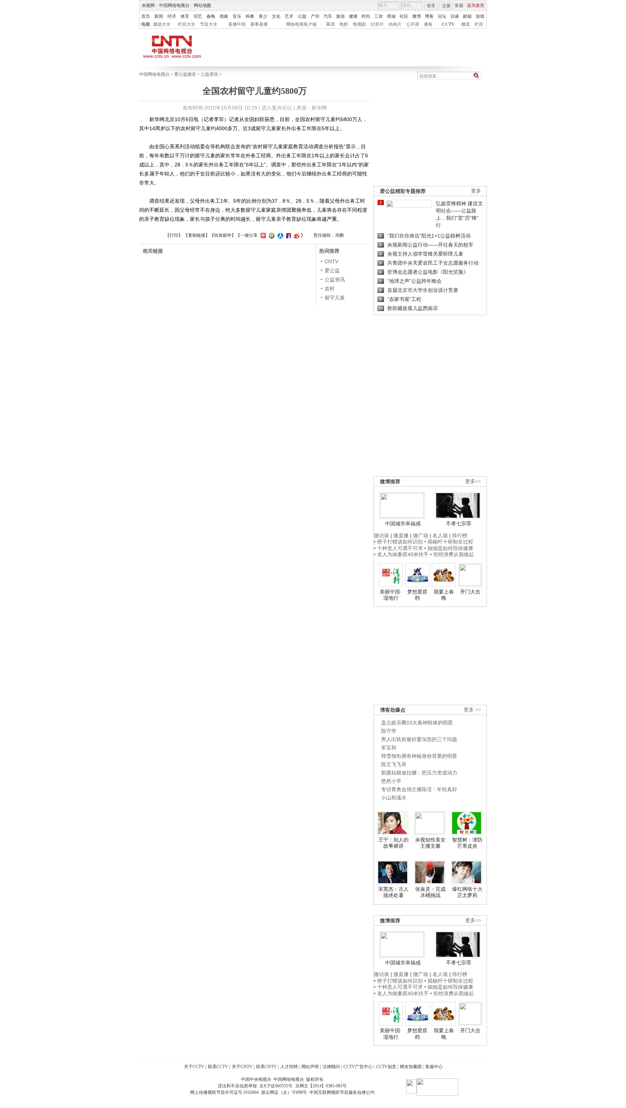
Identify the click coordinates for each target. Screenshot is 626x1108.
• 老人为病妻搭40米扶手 (401, 554)
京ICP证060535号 (275, 1085)
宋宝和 (388, 748)
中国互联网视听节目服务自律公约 (342, 1092)
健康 (353, 16)
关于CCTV (194, 1066)
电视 (145, 24)
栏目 (479, 24)
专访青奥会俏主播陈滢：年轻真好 (419, 789)
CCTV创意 (386, 1066)
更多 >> (472, 709)
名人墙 (440, 535)
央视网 (148, 5)
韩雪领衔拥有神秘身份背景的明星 (419, 756)
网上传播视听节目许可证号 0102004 (224, 1092)
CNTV (331, 261)
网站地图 (202, 5)
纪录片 (377, 24)
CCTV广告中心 (357, 1066)
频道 (465, 24)
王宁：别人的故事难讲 (393, 843)
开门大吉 (470, 592)
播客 (428, 24)
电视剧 (359, 24)
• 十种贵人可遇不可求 (399, 548)
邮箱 (467, 16)
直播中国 (237, 24)
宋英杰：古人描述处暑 (393, 892)
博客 (429, 16)
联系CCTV (218, 1066)
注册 (446, 5)
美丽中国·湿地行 (391, 595)
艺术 (289, 16)
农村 (330, 289)
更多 (476, 191)
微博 (416, 16)
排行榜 (459, 535)
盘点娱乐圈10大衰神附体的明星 (417, 722)
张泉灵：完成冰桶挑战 (430, 892)
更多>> (473, 481)
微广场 (420, 535)
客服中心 (434, 1066)
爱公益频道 (185, 74)
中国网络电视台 (174, 5)
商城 (391, 16)
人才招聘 (289, 1066)
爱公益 (332, 270)
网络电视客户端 (301, 24)
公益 (302, 16)
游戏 (480, 16)
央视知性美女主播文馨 (430, 843)
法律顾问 (331, 1066)
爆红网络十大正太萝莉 (467, 892)
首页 (145, 16)
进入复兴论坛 (277, 108)
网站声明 (310, 1066)
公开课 (412, 24)
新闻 (158, 16)
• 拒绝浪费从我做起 (452, 554)
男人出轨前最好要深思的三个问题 (419, 739)
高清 (330, 24)
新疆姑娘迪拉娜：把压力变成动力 (419, 773)
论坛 (442, 16)
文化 (276, 16)
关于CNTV (242, 1066)
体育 (184, 16)
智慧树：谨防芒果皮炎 (467, 843)
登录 (431, 5)
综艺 (197, 16)
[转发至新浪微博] (296, 235)
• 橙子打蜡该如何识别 (398, 542)
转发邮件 (222, 235)
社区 (404, 16)
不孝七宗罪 (458, 523)
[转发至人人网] (279, 235)
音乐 (237, 16)
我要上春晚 (444, 595)
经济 (171, 16)
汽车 (328, 16)
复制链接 (196, 235)
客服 (459, 5)
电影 (343, 24)
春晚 (210, 16)
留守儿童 (335, 298)
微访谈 (381, 535)
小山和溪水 (393, 798)
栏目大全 (186, 24)
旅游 (340, 16)
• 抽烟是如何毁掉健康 (448, 548)
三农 (378, 16)
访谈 (454, 16)
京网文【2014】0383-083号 (321, 1085)
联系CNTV (266, 1066)
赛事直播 (259, 24)
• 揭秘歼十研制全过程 (448, 542)
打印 (174, 235)
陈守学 (388, 731)
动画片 (394, 24)
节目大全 (208, 24)
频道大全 (162, 24)
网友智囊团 (411, 1066)
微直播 (401, 535)
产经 (315, 16)
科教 (250, 16)
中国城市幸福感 (403, 523)
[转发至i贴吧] (287, 235)
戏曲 (224, 16)
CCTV (448, 24)
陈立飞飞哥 (393, 764)
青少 (263, 16)
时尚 (366, 16)
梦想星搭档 (417, 595)
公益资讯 (209, 74)
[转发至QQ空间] (271, 235)
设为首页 (475, 5)
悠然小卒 (391, 781)
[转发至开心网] (262, 235)
